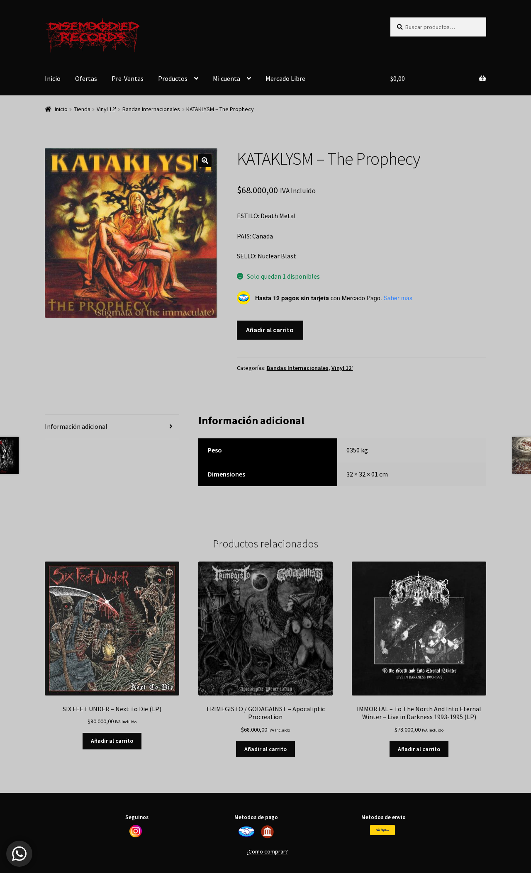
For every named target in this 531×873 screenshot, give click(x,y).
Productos (173, 78)
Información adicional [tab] (76, 426)
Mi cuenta (226, 78)
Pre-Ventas (128, 78)
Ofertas (86, 78)
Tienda (82, 109)
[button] (205, 160)
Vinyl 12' (106, 109)
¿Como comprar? (267, 851)
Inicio (53, 78)
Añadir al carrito (270, 330)
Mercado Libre (285, 78)
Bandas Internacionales (151, 109)
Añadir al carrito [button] (112, 740)
